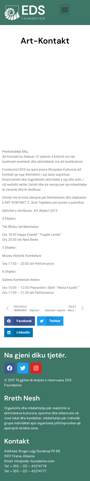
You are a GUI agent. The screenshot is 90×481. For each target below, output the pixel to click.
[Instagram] (36, 368)
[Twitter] (22, 368)
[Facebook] (9, 368)
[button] (64, 9)
